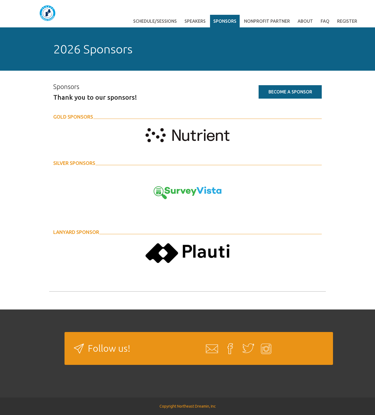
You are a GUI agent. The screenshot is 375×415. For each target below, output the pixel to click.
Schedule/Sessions (155, 21)
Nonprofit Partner (267, 21)
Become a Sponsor (290, 91)
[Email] (210, 348)
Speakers (195, 21)
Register (347, 21)
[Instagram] (265, 348)
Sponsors (224, 21)
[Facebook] (228, 348)
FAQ (325, 21)
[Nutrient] (187, 134)
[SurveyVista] (187, 192)
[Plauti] (187, 252)
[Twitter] (246, 348)
